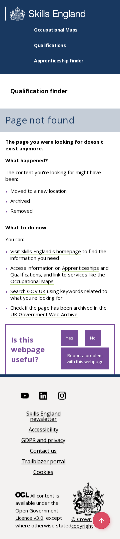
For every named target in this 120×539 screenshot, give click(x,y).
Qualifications (50, 45)
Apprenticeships (80, 268)
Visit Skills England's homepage (45, 251)
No (93, 338)
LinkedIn (43, 395)
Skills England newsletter (43, 417)
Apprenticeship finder (58, 60)
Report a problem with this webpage (85, 358)
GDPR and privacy (43, 440)
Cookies (43, 472)
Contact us (43, 451)
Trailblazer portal (43, 462)
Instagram (62, 395)
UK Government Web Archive (44, 314)
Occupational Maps (56, 30)
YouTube (24, 395)
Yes (69, 338)
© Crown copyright (82, 522)
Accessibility (43, 430)
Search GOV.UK (28, 291)
